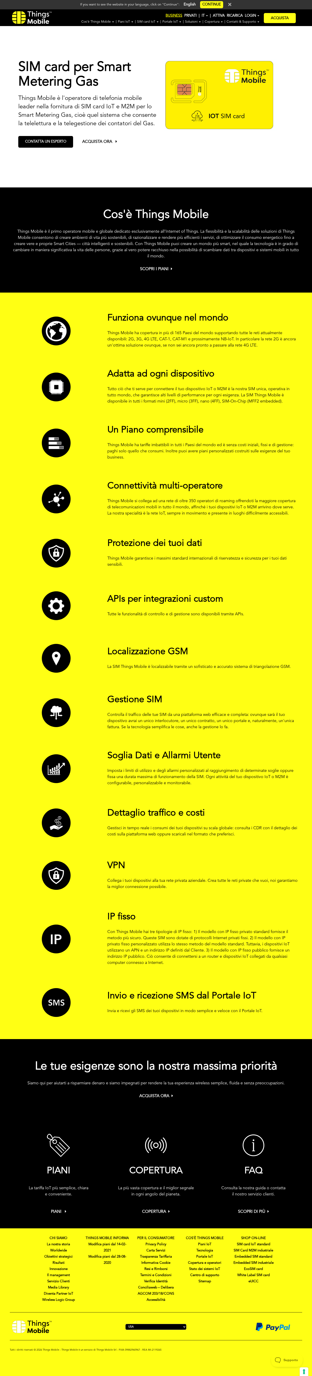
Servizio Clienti (58, 1281)
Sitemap (204, 1281)
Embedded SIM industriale (253, 1263)
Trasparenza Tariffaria (156, 1257)
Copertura (212, 21)
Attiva (219, 16)
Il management (58, 1275)
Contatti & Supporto (242, 21)
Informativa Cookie (155, 1263)
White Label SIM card (253, 1275)
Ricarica (235, 16)
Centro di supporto (204, 1275)
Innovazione (59, 1269)
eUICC (254, 1281)
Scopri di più (251, 1212)
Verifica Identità (156, 1281)
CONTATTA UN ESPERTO (45, 142)
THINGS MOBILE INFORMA (107, 1238)
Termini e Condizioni (156, 1275)
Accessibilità (156, 1300)
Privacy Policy (155, 1244)
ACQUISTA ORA (97, 142)
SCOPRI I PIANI (154, 269)
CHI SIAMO (58, 1238)
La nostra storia (58, 1244)
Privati (190, 16)
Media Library (58, 1287)
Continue (211, 4)
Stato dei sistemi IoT (204, 1269)
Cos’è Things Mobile (96, 21)
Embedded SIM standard (253, 1257)
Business (174, 16)
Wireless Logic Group (58, 1300)
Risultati (59, 1263)
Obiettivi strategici (58, 1257)
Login (251, 16)
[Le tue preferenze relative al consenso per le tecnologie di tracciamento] (304, 1371)
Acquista (280, 18)
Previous (7, 101)
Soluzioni (191, 21)
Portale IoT (170, 21)
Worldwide (58, 1250)
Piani (57, 1212)
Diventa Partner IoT (58, 1294)
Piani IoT (124, 21)
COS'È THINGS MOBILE (205, 1238)
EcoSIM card (253, 1269)
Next (310, 101)
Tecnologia (204, 1250)
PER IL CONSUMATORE (156, 1238)
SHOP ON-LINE (253, 1238)
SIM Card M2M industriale (253, 1250)
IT (204, 16)
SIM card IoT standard (253, 1244)
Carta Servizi (155, 1250)
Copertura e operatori (204, 1263)
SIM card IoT (146, 21)
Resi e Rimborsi (156, 1269)
